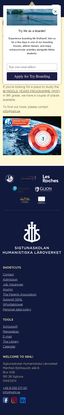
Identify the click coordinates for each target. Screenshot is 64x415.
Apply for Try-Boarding (32, 76)
